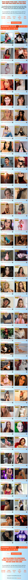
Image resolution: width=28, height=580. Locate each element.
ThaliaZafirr (17, 140)
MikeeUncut (3, 155)
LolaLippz (17, 31)
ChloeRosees (4, 358)
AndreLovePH (4, 187)
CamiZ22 (3, 296)
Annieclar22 (17, 467)
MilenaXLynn (4, 467)
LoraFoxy (17, 78)
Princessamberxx (4, 482)
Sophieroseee (4, 62)
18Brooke (3, 265)
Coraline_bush (4, 171)
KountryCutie (18, 187)
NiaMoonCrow (18, 249)
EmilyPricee (17, 125)
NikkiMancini (18, 374)
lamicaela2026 (18, 482)
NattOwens (3, 140)
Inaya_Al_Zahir (4, 374)
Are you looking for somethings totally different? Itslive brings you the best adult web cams (14, 560)
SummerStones (4, 498)
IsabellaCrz (3, 125)
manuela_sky (4, 218)
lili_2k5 (2, 452)
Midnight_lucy (4, 312)
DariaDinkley (3, 93)
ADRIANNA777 (18, 342)
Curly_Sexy (17, 155)
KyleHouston (4, 436)
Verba (16, 280)
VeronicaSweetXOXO (19, 47)
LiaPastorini (3, 514)
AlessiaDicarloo (4, 202)
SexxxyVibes (3, 405)
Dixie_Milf (17, 93)
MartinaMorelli (18, 296)
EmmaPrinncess (4, 342)
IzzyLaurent (17, 514)
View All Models (5, 26)
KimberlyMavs (18, 109)
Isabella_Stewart (18, 202)
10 (6, 28)
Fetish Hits (19, 578)
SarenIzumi (17, 358)
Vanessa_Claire (18, 234)
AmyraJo (17, 218)
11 (9, 28)
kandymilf (17, 312)
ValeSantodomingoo (5, 420)
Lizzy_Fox (3, 249)
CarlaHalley (17, 62)
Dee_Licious (17, 405)
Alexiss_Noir (3, 280)
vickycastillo (17, 498)
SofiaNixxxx (17, 529)
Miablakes (17, 452)
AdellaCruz (17, 436)
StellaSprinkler (18, 171)
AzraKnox (3, 47)
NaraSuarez (17, 389)
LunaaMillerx (18, 265)
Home (8, 22)
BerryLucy (17, 327)
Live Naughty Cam (19, 17)
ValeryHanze (3, 529)
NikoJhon (3, 78)
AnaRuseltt (3, 31)
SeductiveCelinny (5, 109)
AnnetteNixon (4, 234)
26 (14, 28)
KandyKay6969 (18, 420)
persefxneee (3, 327)
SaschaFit (3, 389)
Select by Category (16, 22)
